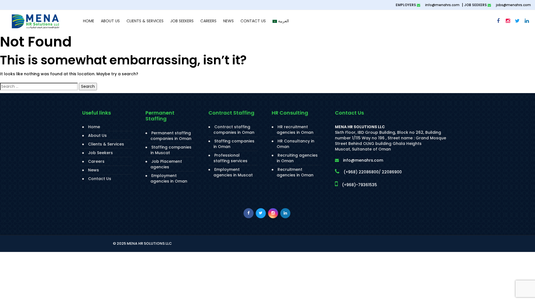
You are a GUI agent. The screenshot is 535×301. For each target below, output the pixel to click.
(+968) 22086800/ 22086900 (373, 172)
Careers (208, 21)
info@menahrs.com (441, 5)
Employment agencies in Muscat (233, 172)
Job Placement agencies (166, 164)
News (228, 21)
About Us (110, 21)
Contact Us (253, 21)
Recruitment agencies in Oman (295, 172)
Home (88, 21)
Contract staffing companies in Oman (233, 129)
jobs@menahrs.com (513, 5)
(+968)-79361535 (359, 185)
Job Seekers (182, 21)
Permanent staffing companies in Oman (170, 135)
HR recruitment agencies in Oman (295, 129)
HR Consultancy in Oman (295, 143)
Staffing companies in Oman (233, 143)
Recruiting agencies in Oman (297, 158)
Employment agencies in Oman (168, 178)
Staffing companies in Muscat (170, 150)
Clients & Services (145, 21)
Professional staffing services (230, 158)
